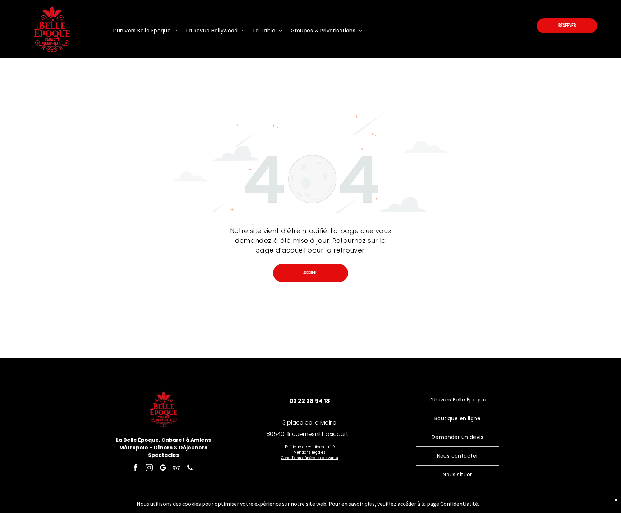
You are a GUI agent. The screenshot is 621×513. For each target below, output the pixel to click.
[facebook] (135, 469)
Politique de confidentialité (310, 447)
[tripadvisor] (176, 469)
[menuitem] (145, 30)
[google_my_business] (162, 469)
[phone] (190, 469)
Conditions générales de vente (309, 457)
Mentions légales (310, 452)
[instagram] (149, 469)
